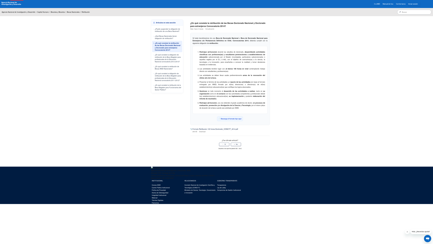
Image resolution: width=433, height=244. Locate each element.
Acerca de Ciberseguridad (160, 193)
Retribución (86, 12)
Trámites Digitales (157, 200)
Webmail (154, 198)
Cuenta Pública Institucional (161, 188)
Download (202, 131)
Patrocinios (155, 203)
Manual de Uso (388, 4)
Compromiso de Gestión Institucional (229, 190)
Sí (225, 144)
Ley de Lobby (221, 188)
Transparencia (221, 185)
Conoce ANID (156, 185)
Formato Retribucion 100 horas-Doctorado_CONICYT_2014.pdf (215, 129)
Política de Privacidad (159, 190)
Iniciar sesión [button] (413, 4)
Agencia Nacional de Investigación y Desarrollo (18, 12)
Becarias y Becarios (58, 12)
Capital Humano (43, 12)
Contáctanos (401, 4)
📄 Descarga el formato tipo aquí (230, 119)
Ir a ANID (377, 4)
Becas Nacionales (73, 12)
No (237, 144)
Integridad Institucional (159, 195)
